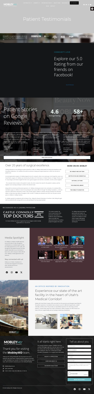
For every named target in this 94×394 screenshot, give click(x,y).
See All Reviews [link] (70, 85)
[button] (45, 240)
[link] (92, 8)
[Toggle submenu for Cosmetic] (39, 3)
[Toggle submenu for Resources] (68, 3)
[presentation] (78, 374)
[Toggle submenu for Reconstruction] (52, 3)
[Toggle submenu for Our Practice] (31, 3)
